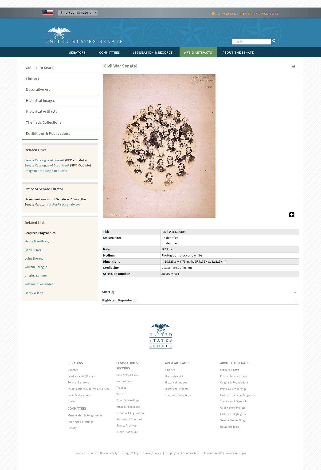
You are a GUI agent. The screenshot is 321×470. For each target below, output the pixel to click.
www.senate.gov (236, 453)
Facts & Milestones (79, 395)
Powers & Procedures (233, 376)
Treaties (121, 388)
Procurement (212, 453)
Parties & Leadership (233, 389)
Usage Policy (130, 453)
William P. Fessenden (39, 284)
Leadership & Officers (81, 376)
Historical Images (40, 100)
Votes (119, 394)
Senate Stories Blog (232, 420)
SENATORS (75, 363)
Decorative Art (38, 89)
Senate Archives (126, 425)
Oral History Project (232, 408)
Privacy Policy (152, 453)
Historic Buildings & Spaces (237, 395)
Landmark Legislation (130, 413)
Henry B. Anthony (37, 241)
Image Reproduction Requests (46, 171)
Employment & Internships (182, 453)
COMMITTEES (77, 408)
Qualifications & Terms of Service (89, 389)
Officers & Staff (229, 370)
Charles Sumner (36, 275)
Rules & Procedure (128, 407)
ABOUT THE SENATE (234, 363)
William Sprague (36, 267)
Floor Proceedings (127, 400)
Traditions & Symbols (233, 401)
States (71, 401)
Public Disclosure (127, 432)
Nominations (124, 381)
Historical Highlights (233, 414)
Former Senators (78, 382)
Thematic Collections (43, 122)
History (72, 428)
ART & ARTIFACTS (177, 363)
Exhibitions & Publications (48, 133)
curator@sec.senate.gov (64, 204)
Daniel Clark (33, 250)
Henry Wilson (34, 293)
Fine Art (32, 78)
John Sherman (35, 258)
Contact (73, 370)
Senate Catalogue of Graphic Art (47, 165)
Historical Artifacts (41, 111)
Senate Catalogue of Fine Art (44, 160)
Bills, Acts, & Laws (127, 375)
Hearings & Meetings (80, 422)
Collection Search (41, 67)
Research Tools (229, 427)
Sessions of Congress (129, 419)
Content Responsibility (103, 453)
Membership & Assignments (85, 415)
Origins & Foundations (234, 382)
